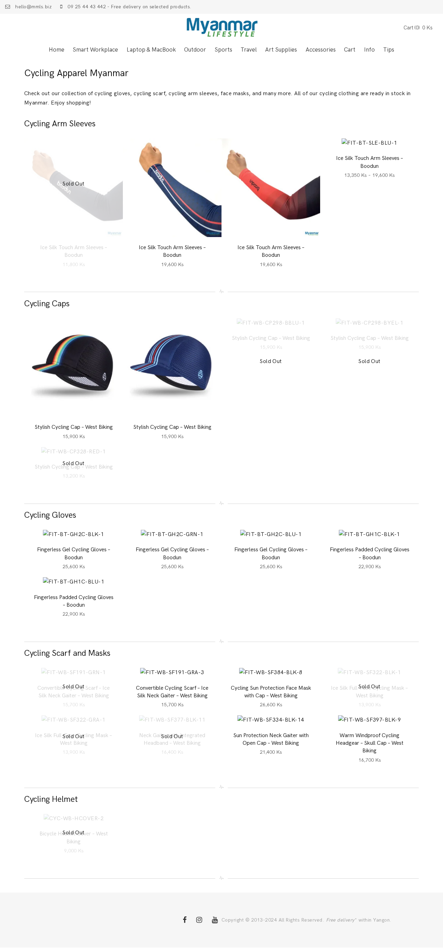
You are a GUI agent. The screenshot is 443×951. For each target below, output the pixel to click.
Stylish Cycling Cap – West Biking (74, 427)
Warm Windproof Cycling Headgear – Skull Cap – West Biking (370, 743)
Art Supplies (281, 50)
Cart (349, 50)
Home (56, 50)
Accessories (321, 50)
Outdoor (195, 50)
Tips (388, 50)
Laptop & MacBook (151, 50)
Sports (223, 50)
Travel (249, 50)
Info (369, 50)
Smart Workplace (95, 50)
